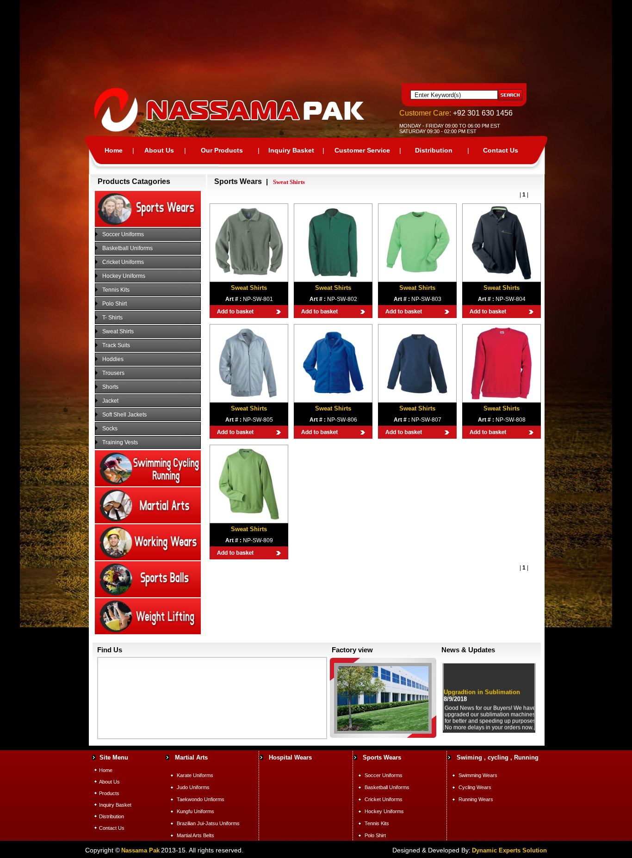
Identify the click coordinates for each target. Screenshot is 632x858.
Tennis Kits (116, 290)
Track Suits (116, 345)
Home (114, 150)
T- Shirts (112, 317)
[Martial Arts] (148, 521)
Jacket (110, 401)
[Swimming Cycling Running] (148, 484)
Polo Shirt (114, 303)
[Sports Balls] (148, 595)
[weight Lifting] (148, 632)
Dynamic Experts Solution (509, 850)
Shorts (110, 387)
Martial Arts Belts (195, 835)
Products (109, 793)
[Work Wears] (148, 558)
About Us (159, 150)
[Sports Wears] (148, 225)
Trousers (113, 373)
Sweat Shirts (118, 331)
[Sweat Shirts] (249, 278)
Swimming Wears (478, 775)
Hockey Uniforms (123, 276)
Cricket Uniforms (123, 262)
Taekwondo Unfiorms (200, 799)
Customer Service (362, 150)
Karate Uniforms (195, 775)
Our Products (222, 150)
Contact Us (500, 150)
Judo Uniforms (193, 787)
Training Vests (120, 442)
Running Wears (476, 799)
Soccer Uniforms (123, 234)
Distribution (433, 150)
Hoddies (113, 359)
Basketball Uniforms (127, 248)
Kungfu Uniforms (195, 811)
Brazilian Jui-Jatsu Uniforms (208, 823)
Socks (110, 428)
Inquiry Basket (291, 150)
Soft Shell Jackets (124, 414)
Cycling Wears (475, 787)
